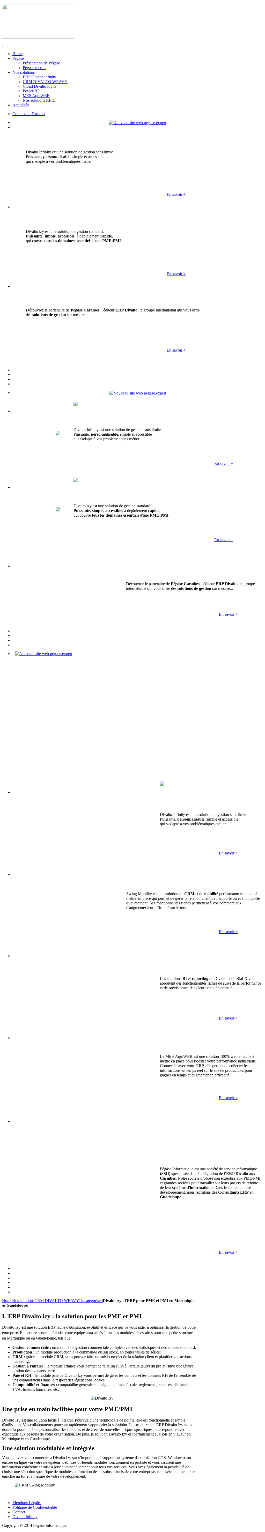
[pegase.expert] (137, 122)
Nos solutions (23, 1300)
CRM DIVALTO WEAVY (56, 1300)
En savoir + (176, 194)
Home (7, 1300)
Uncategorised (91, 1300)
